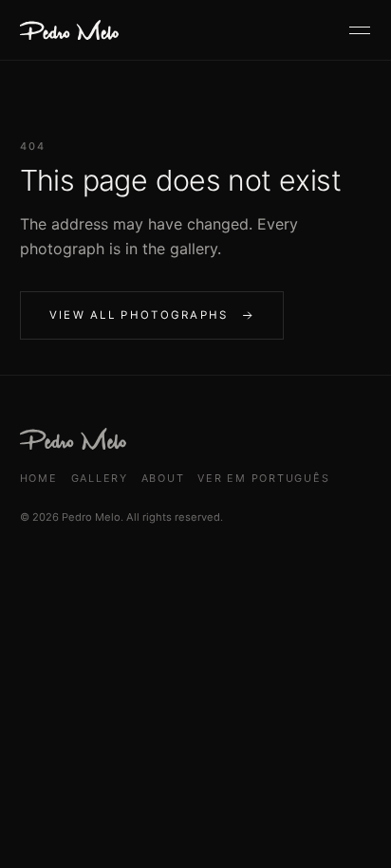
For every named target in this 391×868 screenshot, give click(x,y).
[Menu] (360, 30)
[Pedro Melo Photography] (69, 30)
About (163, 478)
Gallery (99, 478)
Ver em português (263, 478)
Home (39, 478)
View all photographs (139, 315)
